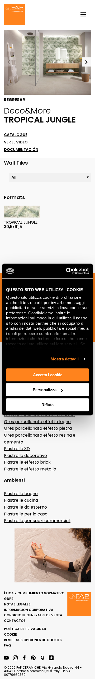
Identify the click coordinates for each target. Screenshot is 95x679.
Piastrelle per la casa (26, 514)
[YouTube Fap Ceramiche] (6, 658)
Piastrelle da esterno (25, 507)
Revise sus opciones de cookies (33, 640)
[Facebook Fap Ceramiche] (24, 658)
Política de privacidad (25, 629)
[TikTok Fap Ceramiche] (51, 658)
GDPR (8, 598)
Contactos (15, 620)
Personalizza (44, 389)
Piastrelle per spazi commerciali (37, 521)
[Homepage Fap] (14, 15)
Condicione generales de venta (33, 615)
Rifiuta (47, 404)
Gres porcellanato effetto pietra (38, 428)
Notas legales (17, 604)
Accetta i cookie (47, 375)
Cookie (10, 634)
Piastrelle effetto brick (27, 462)
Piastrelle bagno (21, 494)
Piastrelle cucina (21, 500)
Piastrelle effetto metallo (30, 469)
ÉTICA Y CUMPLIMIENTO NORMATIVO (34, 593)
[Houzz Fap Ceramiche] (42, 658)
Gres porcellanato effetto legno (37, 422)
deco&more (27, 110)
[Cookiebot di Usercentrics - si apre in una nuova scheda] (67, 271)
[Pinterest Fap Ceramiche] (33, 658)
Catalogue (15, 135)
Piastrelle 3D (17, 449)
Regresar (14, 99)
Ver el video (16, 142)
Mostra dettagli (65, 359)
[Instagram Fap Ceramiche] (15, 658)
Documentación (21, 150)
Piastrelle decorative (25, 455)
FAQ (7, 645)
